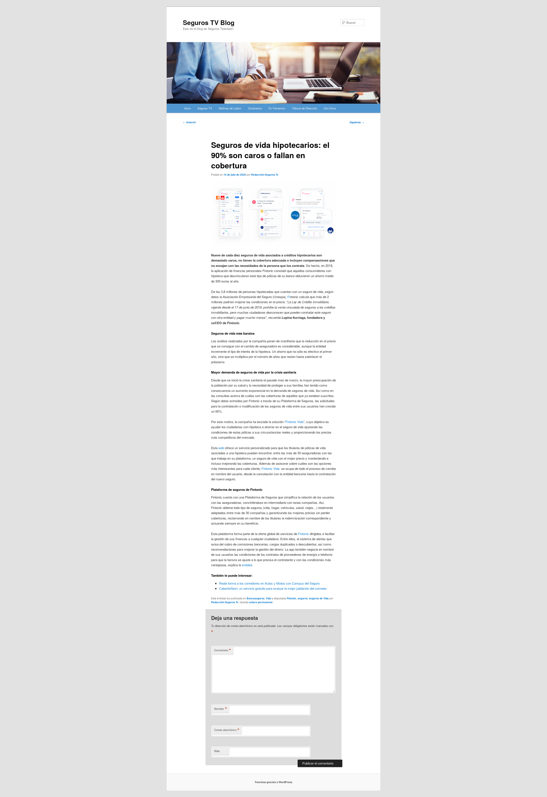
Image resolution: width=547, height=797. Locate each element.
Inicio (187, 108)
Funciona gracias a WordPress (273, 782)
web (221, 448)
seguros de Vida (319, 598)
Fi (288, 296)
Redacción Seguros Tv (264, 174)
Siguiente (357, 122)
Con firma (330, 108)
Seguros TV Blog (208, 22)
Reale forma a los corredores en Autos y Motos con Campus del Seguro (269, 583)
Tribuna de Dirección (304, 108)
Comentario (222, 650)
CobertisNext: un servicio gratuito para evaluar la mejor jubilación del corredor (273, 588)
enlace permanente (261, 602)
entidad (247, 565)
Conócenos (255, 108)
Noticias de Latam (230, 108)
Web (217, 751)
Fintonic (303, 533)
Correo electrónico (226, 729)
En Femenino (277, 108)
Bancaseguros (256, 598)
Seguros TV (204, 108)
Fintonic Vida (294, 421)
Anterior (189, 122)
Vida (268, 598)
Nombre (220, 708)
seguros (303, 598)
